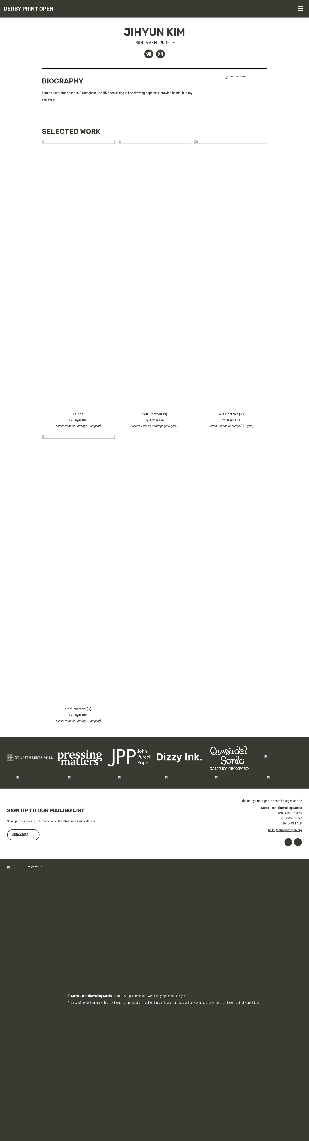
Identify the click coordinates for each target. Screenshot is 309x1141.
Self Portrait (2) (231, 414)
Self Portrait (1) (154, 414)
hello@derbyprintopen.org (285, 830)
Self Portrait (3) (78, 709)
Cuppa (78, 414)
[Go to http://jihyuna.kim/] (148, 54)
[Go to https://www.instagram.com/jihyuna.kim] (160, 54)
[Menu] (300, 9)
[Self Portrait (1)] (154, 274)
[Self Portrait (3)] (78, 569)
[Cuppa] (78, 274)
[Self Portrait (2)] (230, 274)
